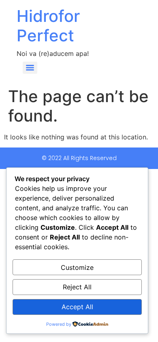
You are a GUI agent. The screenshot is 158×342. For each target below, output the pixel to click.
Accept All (77, 307)
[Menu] (30, 68)
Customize (77, 267)
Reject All (77, 287)
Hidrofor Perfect (48, 25)
